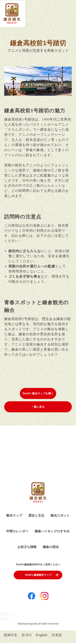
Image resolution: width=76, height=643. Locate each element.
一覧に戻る (38, 407)
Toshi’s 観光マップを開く (38, 393)
